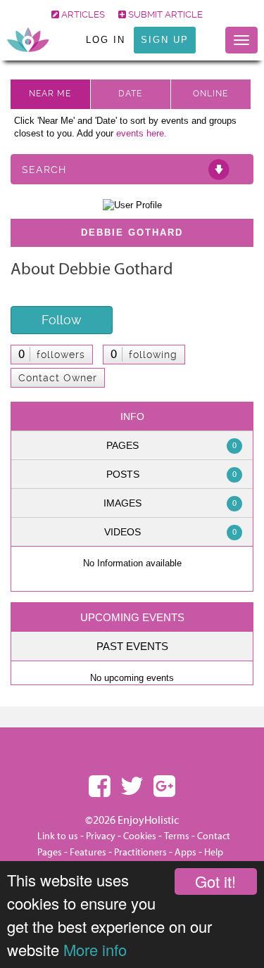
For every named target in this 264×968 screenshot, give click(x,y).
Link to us (57, 836)
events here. (141, 133)
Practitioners (140, 852)
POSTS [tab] (171, 474)
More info (95, 949)
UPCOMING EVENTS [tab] (132, 617)
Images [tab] (170, 503)
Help (213, 852)
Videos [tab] (170, 531)
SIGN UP (165, 39)
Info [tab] (132, 416)
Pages (49, 852)
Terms (176, 836)
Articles (82, 14)
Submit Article (164, 14)
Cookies (140, 836)
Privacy (100, 836)
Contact (213, 836)
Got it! (215, 881)
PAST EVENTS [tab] (132, 646)
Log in (105, 39)
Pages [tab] (171, 445)
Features (88, 852)
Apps (185, 852)
